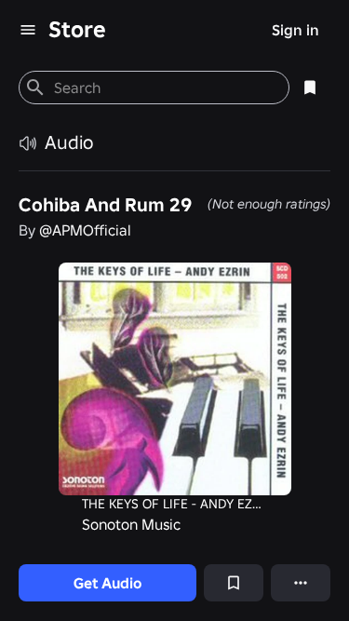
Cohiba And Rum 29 (105, 205)
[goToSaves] (309, 87)
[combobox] (164, 87)
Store (77, 29)
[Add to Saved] (233, 582)
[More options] (300, 582)
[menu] (28, 30)
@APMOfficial (85, 230)
